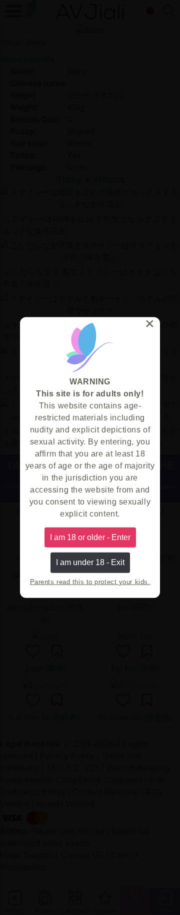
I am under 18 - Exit (90, 562)
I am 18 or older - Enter (90, 537)
